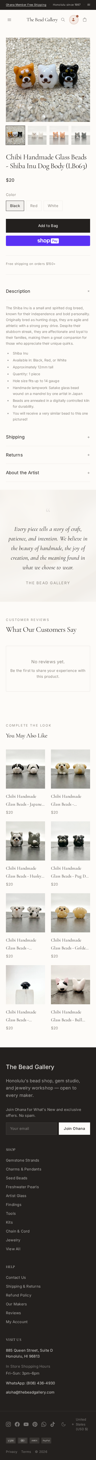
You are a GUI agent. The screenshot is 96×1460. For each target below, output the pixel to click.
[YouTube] (26, 1424)
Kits (9, 1222)
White (53, 205)
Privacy (11, 1452)
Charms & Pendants (23, 1169)
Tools (11, 1213)
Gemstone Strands (22, 1160)
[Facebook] (17, 1424)
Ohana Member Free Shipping (26, 4)
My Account (17, 1321)
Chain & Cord (18, 1231)
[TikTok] (52, 1424)
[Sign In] (73, 19)
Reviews (13, 1313)
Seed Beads (16, 1178)
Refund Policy (18, 1295)
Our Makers (16, 1304)
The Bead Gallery (42, 20)
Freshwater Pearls (22, 1186)
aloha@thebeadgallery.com (30, 1392)
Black (15, 205)
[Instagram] (8, 1424)
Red (33, 205)
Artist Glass (16, 1195)
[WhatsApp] (43, 1424)
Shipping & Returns (23, 1286)
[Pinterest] (34, 1424)
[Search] (63, 19)
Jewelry (13, 1240)
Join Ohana (74, 1128)
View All (13, 1249)
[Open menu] (9, 19)
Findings (13, 1204)
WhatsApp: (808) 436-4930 (30, 1383)
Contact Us (16, 1277)
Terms (26, 1452)
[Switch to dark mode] (63, 1424)
